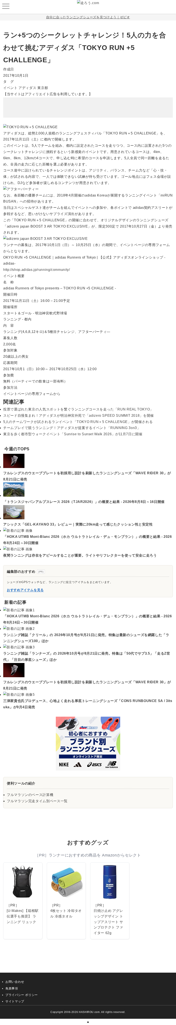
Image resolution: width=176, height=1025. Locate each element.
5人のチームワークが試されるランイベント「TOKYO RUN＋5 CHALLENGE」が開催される (78, 422)
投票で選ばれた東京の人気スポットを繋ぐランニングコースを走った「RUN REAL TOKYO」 (78, 409)
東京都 (42, 88)
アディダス (27, 88)
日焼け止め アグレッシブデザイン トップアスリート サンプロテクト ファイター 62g (108, 922)
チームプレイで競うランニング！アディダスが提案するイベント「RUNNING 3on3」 (72, 428)
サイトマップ (14, 1001)
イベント (10, 88)
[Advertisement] (88, 104)
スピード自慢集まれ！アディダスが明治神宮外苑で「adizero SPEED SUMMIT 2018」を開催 (78, 415)
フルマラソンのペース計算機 (30, 795)
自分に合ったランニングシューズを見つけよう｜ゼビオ (88, 17)
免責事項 (11, 988)
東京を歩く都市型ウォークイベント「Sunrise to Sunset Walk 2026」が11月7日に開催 (73, 434)
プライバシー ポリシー (21, 995)
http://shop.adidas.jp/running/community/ (36, 269)
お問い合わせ (14, 981)
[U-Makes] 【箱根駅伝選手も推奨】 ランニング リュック (23, 916)
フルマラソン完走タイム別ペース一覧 (37, 801)
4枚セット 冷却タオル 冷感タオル (66, 913)
